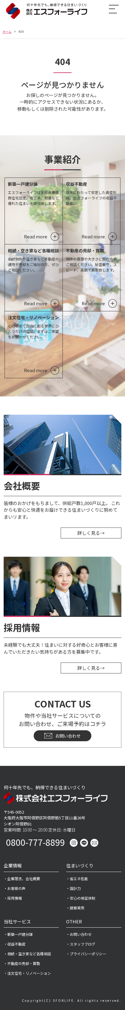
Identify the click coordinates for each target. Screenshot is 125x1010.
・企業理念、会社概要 (22, 878)
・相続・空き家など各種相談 (27, 953)
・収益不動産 (14, 943)
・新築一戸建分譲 (18, 934)
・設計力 (73, 888)
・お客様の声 (14, 888)
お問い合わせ (68, 736)
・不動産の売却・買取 (22, 963)
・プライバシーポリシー (86, 953)
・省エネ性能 (77, 878)
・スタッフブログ (80, 943)
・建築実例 (75, 907)
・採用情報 (13, 898)
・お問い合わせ (79, 934)
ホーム (7, 31)
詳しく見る (91, 533)
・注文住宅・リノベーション (27, 973)
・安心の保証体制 (80, 898)
